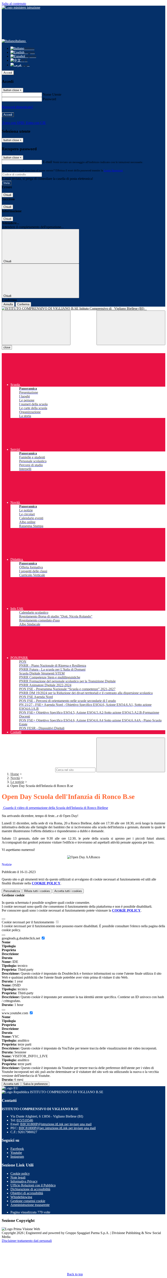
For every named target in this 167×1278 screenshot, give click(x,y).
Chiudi (7, 195)
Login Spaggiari (113, 170)
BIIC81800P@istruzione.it (56, 1124)
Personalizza (11, 891)
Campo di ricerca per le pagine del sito (28, 770)
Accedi (7, 72)
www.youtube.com (15, 1013)
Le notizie (17, 782)
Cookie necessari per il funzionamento (28, 922)
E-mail (47, 162)
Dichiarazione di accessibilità (30, 1189)
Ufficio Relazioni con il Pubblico (33, 1185)
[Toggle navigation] (36, 328)
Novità (15, 778)
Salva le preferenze (35, 1084)
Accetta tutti (68, 891)
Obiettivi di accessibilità (26, 1193)
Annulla (8, 304)
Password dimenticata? (17, 107)
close (6, 347)
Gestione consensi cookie (27, 1201)
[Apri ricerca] (131, 328)
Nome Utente (52, 94)
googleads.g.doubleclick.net (21, 938)
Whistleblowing (21, 1197)
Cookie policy (20, 1173)
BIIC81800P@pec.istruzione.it (57, 1128)
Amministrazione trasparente (30, 1205)
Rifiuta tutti (37, 891)
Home (14, 774)
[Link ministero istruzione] (21, 7)
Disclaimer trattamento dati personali (27, 1241)
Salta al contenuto (14, 3)
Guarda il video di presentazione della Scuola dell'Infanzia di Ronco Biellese (55, 808)
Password (49, 99)
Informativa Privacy (24, 1181)
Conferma (23, 304)
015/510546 (25, 1120)
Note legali (17, 1177)
